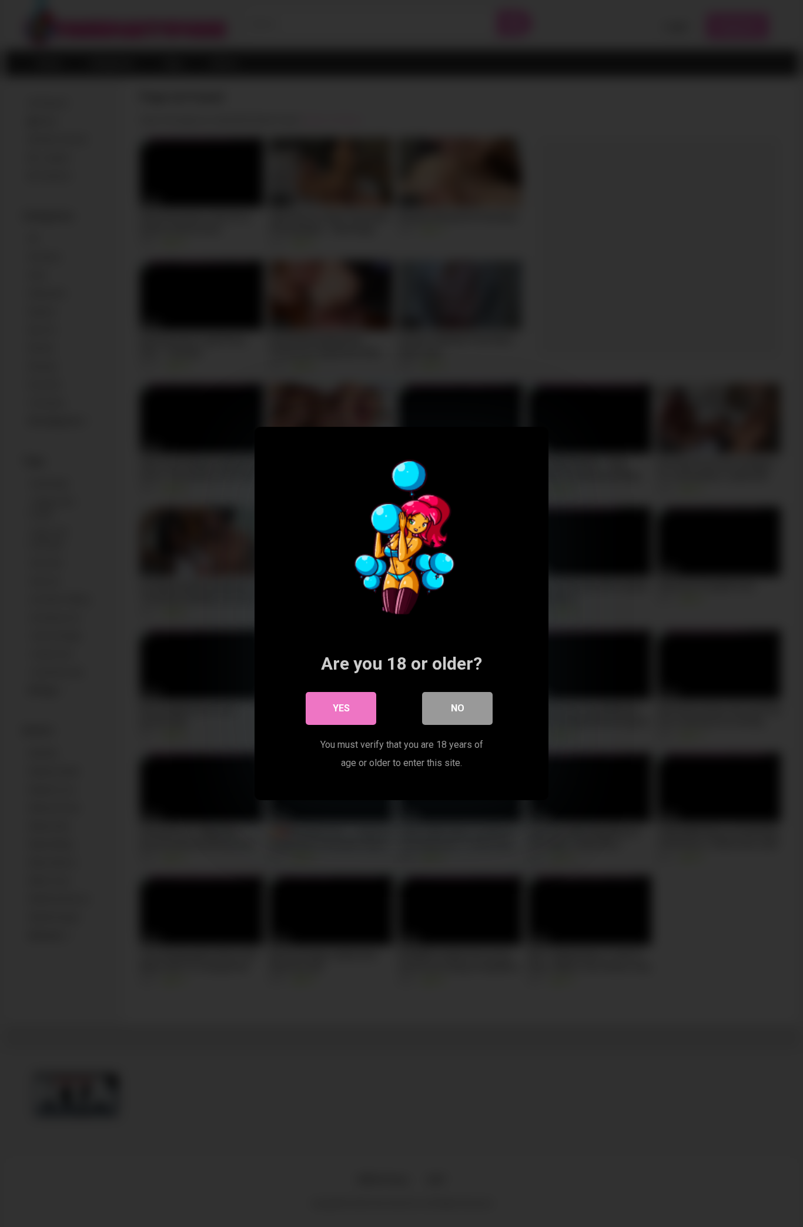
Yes (341, 708)
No (457, 708)
